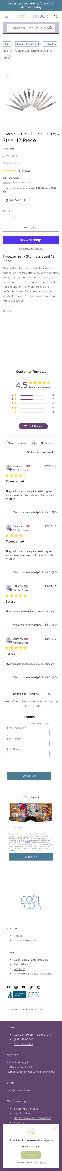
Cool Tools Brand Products (31, 959)
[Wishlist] (47, 16)
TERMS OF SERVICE (21, 842)
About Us (20, 1122)
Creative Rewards (25, 940)
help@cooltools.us (18, 1090)
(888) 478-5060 (23, 1039)
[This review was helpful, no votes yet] (46, 512)
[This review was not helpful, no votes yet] (53, 512)
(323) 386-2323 (23, 1044)
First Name (13, 738)
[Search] (51, 28)
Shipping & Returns (26, 1108)
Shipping (7, 182)
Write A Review (33, 426)
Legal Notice (22, 1113)
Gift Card (19, 969)
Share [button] (10, 311)
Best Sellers (21, 964)
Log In (18, 935)
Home (7, 43)
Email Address (16, 728)
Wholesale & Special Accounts (33, 973)
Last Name (13, 749)
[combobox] (31, 28)
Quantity (7, 211)
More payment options (31, 248)
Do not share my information (32, 1118)
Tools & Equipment (28, 43)
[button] (7, 16)
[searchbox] (18, 443)
